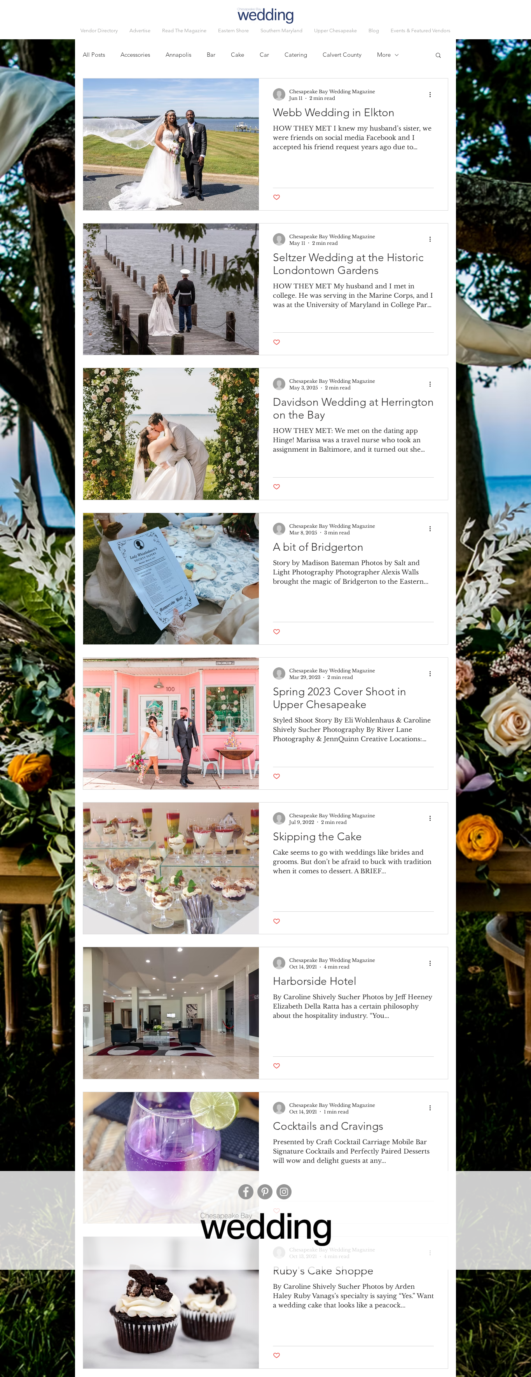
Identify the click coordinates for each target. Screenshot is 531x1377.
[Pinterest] (264, 1191)
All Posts (94, 54)
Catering (296, 54)
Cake (237, 54)
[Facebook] (245, 1191)
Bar (211, 54)
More (384, 54)
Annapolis (178, 54)
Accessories (135, 54)
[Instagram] (284, 1191)
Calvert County (342, 54)
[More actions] (432, 94)
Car (264, 54)
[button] (420, 30)
